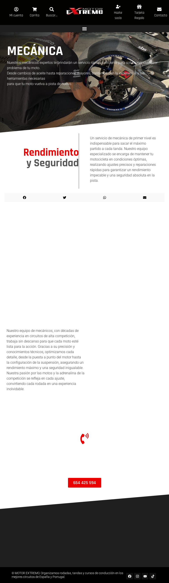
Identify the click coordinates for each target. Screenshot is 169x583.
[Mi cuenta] (16, 9)
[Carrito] (34, 9)
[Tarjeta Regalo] (139, 6)
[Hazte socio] (118, 6)
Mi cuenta (16, 15)
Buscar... (51, 15)
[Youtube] (145, 576)
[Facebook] (129, 576)
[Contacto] (159, 9)
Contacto (160, 15)
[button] (84, 28)
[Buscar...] (52, 9)
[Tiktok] (152, 576)
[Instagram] (137, 576)
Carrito (34, 15)
